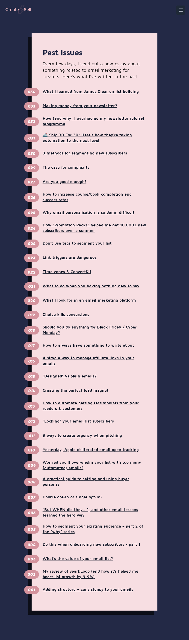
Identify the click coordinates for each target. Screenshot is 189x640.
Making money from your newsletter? (80, 106)
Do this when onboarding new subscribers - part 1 (91, 545)
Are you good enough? (64, 182)
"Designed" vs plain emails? (70, 376)
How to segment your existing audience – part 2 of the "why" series (93, 529)
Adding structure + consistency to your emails (88, 590)
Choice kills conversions (66, 315)
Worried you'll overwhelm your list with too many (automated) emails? (92, 465)
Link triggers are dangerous (70, 258)
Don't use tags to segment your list (77, 243)
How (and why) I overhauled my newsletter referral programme (93, 121)
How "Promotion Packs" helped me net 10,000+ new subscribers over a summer (94, 228)
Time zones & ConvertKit (67, 272)
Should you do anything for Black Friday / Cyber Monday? (90, 330)
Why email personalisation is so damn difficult (88, 213)
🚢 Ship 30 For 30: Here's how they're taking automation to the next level (87, 138)
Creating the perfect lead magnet (75, 391)
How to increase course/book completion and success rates (87, 197)
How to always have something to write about (88, 345)
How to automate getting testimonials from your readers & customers (91, 406)
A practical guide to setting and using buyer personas (86, 482)
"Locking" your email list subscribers (78, 421)
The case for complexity (66, 168)
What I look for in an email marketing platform (89, 300)
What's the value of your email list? (78, 559)
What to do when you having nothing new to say (91, 286)
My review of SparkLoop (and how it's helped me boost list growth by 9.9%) (90, 574)
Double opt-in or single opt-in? (72, 497)
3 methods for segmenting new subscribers (85, 153)
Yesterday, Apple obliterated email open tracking (91, 450)
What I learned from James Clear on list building (91, 92)
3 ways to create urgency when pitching (82, 436)
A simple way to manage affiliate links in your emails (88, 361)
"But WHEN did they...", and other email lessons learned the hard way (90, 512)
